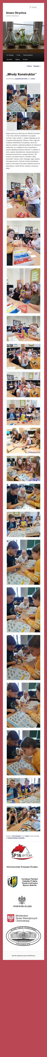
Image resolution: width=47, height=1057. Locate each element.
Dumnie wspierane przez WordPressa (23, 956)
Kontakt (25, 59)
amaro (33, 79)
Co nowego (10, 55)
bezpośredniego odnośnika (16, 838)
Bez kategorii (16, 836)
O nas (18, 55)
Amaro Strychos (16, 13)
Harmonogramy (28, 55)
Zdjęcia (17, 59)
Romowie (9, 59)
